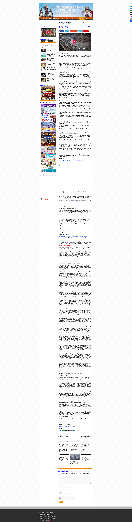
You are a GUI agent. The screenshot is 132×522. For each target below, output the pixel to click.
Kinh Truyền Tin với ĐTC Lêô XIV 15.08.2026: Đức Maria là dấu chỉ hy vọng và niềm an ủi (85, 458)
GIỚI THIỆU (45, 18)
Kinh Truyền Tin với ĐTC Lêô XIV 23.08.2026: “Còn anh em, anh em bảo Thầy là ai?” (86, 447)
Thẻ (42, 47)
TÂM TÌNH (71, 18)
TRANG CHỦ (41, 18)
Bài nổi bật (47, 45)
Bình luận (61, 476)
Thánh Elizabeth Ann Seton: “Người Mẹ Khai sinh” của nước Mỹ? (51, 50)
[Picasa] (91, 2)
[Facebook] (89, 2)
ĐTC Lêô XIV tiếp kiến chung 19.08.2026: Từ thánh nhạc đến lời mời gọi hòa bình (64, 458)
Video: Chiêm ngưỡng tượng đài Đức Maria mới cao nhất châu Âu (74, 463)
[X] (131, 13)
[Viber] (131, 17)
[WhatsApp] (131, 10)
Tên (60, 485)
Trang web (61, 492)
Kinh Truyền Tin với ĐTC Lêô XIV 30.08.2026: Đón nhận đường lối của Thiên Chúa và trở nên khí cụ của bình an (63, 448)
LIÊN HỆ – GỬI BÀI (88, 18)
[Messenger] (131, 8)
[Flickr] (90, 2)
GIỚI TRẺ (76, 18)
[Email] (131, 19)
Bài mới (42, 45)
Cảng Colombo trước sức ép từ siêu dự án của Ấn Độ (51, 54)
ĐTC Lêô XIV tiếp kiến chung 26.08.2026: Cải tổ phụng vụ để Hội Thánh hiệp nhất (74, 447)
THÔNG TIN (49, 18)
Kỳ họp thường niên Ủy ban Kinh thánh (51, 64)
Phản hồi (52, 45)
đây (74, 200)
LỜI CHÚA (62, 18)
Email (60, 488)
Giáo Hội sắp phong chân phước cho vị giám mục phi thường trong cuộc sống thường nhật (84, 437)
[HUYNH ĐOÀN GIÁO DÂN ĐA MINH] (66, 10)
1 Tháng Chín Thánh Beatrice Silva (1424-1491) (51, 79)
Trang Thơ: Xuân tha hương (64, 436)
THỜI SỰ (70, 29)
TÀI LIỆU (66, 18)
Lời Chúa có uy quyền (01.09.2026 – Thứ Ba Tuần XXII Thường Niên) (50, 75)
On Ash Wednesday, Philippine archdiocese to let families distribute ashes (73, 160)
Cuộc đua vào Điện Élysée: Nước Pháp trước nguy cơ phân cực (50, 60)
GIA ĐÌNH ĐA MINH (56, 18)
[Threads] (131, 15)
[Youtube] (92, 2)
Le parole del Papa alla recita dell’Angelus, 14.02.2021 (69, 426)
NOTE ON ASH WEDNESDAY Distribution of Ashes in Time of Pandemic (73, 236)
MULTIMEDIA (81, 18)
